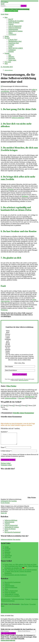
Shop (6, 63)
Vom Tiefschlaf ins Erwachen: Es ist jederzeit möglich (21, 569)
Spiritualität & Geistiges (15, 31)
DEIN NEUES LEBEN (15, 48)
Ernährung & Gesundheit (15, 21)
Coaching (11, 45)
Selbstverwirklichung (14, 27)
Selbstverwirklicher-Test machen (10, 539)
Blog (6, 17)
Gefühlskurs (12, 50)
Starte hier (4, 513)
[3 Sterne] (16, 405)
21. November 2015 (7, 67)
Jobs (9, 55)
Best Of (10, 19)
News (6, 530)
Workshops (4, 310)
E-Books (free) (12, 39)
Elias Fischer (11, 386)
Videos (10, 33)
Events (10, 46)
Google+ (7, 550)
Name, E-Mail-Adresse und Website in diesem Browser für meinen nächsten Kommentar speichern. (19, 455)
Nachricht (4, 432)
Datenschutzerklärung (23, 380)
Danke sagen (12, 60)
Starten (7, 36)
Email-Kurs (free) (13, 43)
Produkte (11, 51)
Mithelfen (11, 56)
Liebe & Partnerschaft (14, 26)
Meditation (25, 196)
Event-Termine (5, 502)
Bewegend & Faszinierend (12, 532)
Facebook (7, 548)
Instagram (7, 552)
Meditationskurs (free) (14, 41)
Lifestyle (11, 24)
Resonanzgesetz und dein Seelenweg (16, 575)
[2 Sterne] (10, 405)
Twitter (7, 547)
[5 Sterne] (29, 405)
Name (3, 447)
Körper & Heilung (13, 22)
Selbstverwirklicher (10, 398)
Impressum (11, 58)
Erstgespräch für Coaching (9, 501)
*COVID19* (12, 34)
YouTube (7, 554)
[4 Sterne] (22, 405)
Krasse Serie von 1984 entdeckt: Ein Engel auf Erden (20, 564)
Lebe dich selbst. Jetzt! (11, 11)
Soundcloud (8, 555)
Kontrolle (10, 189)
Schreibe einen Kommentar (23, 413)
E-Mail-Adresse (6, 451)
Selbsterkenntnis (13, 29)
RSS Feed (8, 557)
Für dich (7, 38)
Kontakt (7, 53)
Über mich (8, 62)
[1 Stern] (4, 405)
